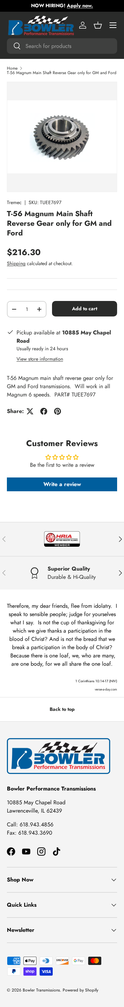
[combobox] (62, 46)
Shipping (16, 263)
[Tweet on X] (30, 411)
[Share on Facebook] (44, 411)
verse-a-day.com (106, 689)
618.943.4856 (36, 824)
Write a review (62, 484)
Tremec (14, 202)
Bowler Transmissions (41, 990)
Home (12, 68)
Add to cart (84, 308)
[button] (97, 25)
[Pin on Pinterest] (57, 411)
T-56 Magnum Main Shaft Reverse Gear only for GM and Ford (61, 73)
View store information (40, 358)
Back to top (62, 709)
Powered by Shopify (80, 990)
